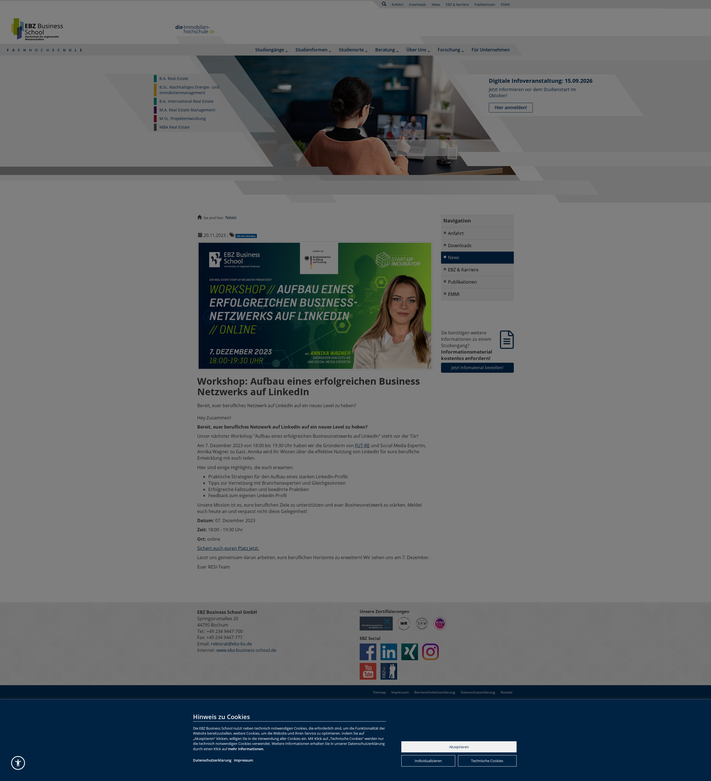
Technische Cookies (487, 760)
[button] (18, 763)
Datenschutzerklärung (212, 760)
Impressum (243, 760)
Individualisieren (428, 760)
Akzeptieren (459, 746)
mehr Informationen (245, 748)
